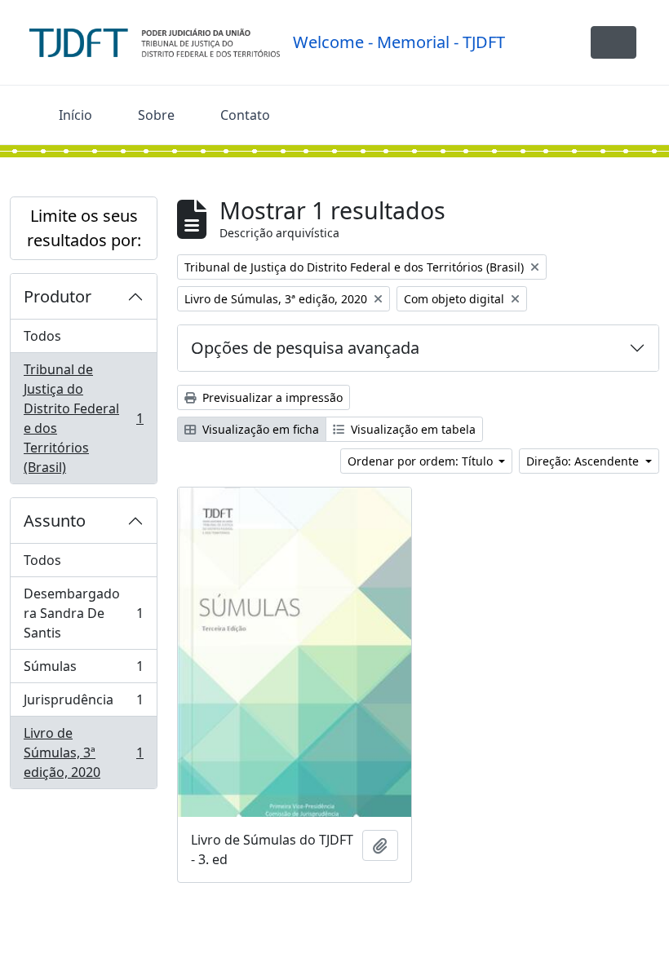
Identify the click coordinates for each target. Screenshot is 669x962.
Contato (245, 115)
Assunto (55, 521)
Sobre (156, 115)
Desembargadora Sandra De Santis (83, 613)
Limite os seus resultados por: (84, 228)
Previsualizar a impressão (271, 397)
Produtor (57, 296)
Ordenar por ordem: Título (422, 461)
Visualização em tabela (412, 429)
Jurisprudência (83, 704)
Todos (42, 336)
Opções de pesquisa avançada (305, 348)
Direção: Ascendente (584, 461)
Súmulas (83, 670)
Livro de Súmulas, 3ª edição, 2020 (83, 752)
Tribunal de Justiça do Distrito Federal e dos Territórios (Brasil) (83, 418)
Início (75, 115)
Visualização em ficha (259, 429)
